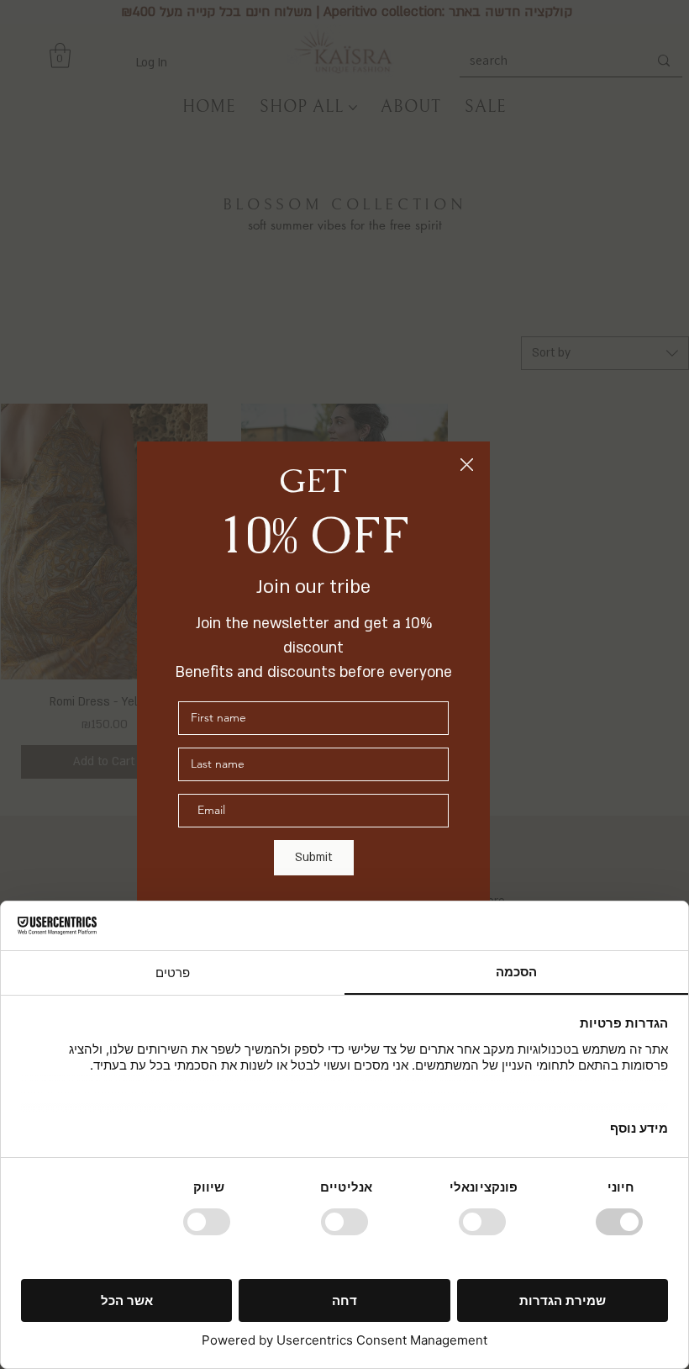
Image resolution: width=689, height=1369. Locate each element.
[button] (466, 465)
